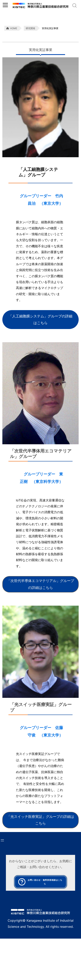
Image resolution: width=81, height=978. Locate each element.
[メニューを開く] (2, 840)
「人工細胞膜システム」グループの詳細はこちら (40, 319)
